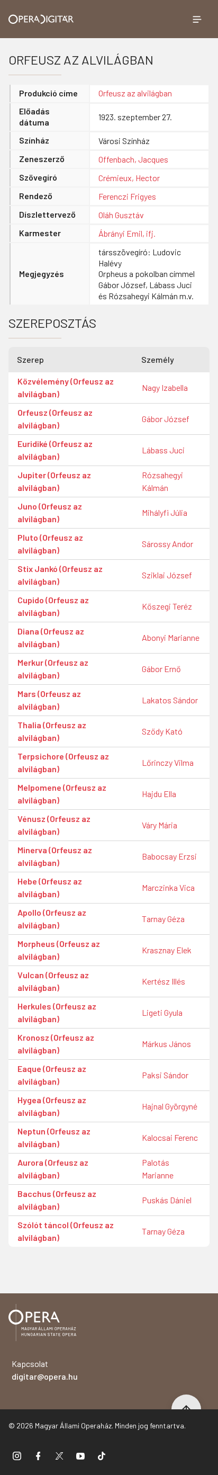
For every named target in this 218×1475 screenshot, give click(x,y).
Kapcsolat (45, 1369)
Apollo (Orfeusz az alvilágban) (51, 918)
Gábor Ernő (161, 669)
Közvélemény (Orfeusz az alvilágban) (65, 387)
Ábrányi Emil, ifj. (127, 233)
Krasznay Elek (167, 950)
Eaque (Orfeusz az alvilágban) (51, 1074)
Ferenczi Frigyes (127, 196)
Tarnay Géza (163, 919)
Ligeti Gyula (162, 1012)
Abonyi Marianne (170, 637)
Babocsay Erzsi (169, 856)
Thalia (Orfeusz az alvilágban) (51, 731)
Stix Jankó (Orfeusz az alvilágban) (60, 575)
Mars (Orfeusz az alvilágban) (49, 700)
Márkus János (166, 1044)
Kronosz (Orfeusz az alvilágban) (55, 1043)
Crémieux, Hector (129, 178)
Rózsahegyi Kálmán (162, 481)
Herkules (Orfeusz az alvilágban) (56, 1012)
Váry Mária (159, 825)
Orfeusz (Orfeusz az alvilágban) (55, 418)
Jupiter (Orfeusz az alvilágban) (54, 481)
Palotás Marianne (158, 1168)
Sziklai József (167, 575)
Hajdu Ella (159, 794)
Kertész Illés (163, 981)
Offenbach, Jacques (133, 159)
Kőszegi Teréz (167, 606)
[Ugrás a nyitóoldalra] (41, 19)
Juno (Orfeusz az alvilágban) (49, 512)
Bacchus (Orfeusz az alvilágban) (56, 1199)
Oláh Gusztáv (121, 215)
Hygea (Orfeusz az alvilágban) (51, 1106)
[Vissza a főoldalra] (42, 1324)
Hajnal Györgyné (169, 1106)
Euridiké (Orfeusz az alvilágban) (55, 450)
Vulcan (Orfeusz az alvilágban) (53, 981)
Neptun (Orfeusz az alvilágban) (53, 1137)
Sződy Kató (162, 731)
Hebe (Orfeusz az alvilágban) (49, 887)
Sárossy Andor (167, 544)
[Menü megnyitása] (197, 19)
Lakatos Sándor (170, 700)
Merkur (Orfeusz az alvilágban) (52, 668)
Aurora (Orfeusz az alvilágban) (52, 1168)
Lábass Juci (163, 450)
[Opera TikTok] (101, 1455)
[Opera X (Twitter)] (59, 1455)
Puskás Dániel (167, 1200)
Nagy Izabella (165, 387)
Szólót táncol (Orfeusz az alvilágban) (65, 1231)
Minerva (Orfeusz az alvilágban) (54, 856)
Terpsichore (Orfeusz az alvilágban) (63, 762)
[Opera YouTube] (80, 1455)
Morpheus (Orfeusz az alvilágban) (58, 949)
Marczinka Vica (168, 887)
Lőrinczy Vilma (168, 762)
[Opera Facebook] (38, 1455)
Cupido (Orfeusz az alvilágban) (53, 606)
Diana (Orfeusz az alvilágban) (50, 637)
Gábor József (165, 419)
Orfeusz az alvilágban (135, 93)
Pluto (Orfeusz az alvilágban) (50, 543)
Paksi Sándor (165, 1075)
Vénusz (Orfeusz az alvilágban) (53, 825)
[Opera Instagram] (16, 1455)
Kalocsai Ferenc (170, 1137)
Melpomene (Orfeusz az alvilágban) (61, 793)
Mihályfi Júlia (164, 512)
